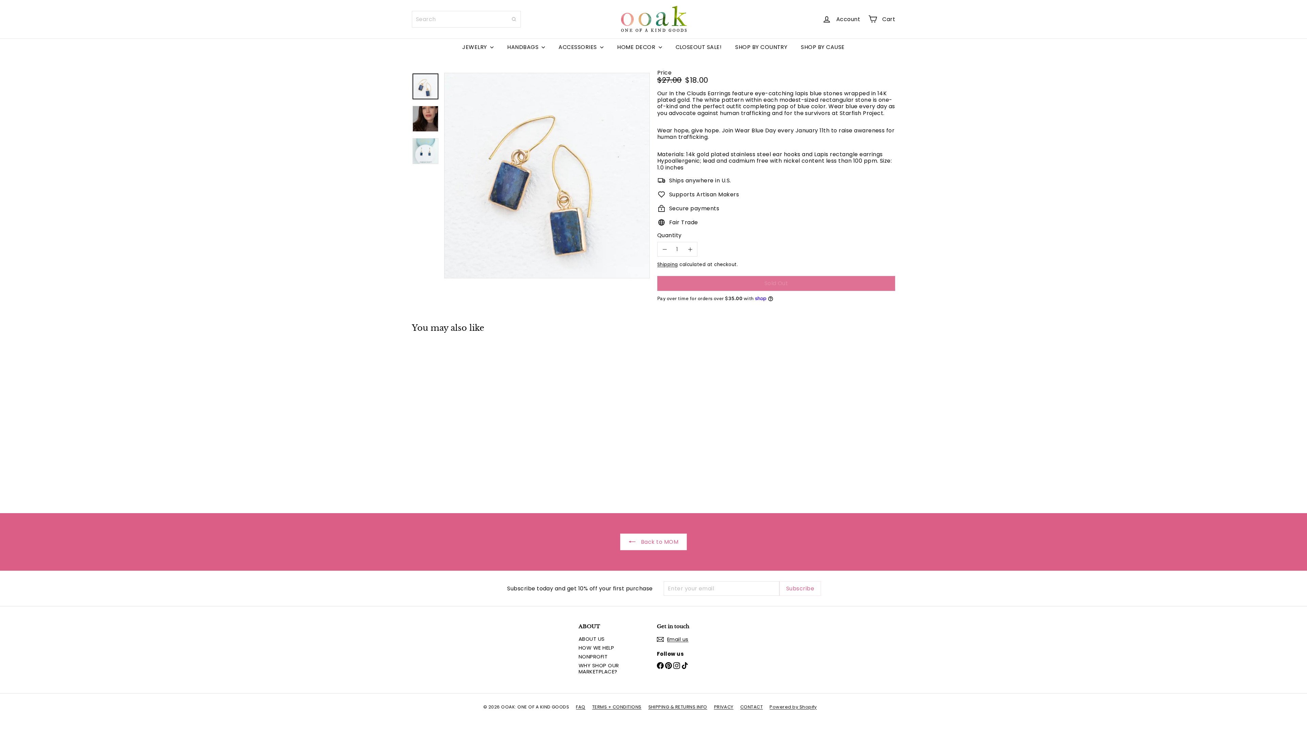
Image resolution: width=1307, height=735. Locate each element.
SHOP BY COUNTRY (761, 47)
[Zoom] (547, 175)
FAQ (580, 707)
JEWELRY (475, 47)
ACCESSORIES (578, 47)
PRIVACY (723, 707)
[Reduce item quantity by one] (664, 249)
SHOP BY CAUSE (822, 47)
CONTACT (751, 707)
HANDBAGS (523, 47)
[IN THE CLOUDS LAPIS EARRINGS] (449, 418)
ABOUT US (592, 638)
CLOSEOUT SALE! (699, 47)
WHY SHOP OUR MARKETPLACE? (599, 668)
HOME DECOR (637, 47)
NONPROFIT (593, 656)
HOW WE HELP (596, 647)
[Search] (514, 19)
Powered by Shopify (793, 707)
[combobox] (466, 19)
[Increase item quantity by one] (690, 249)
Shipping (667, 264)
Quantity (669, 235)
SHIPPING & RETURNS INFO (677, 707)
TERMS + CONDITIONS (617, 707)
